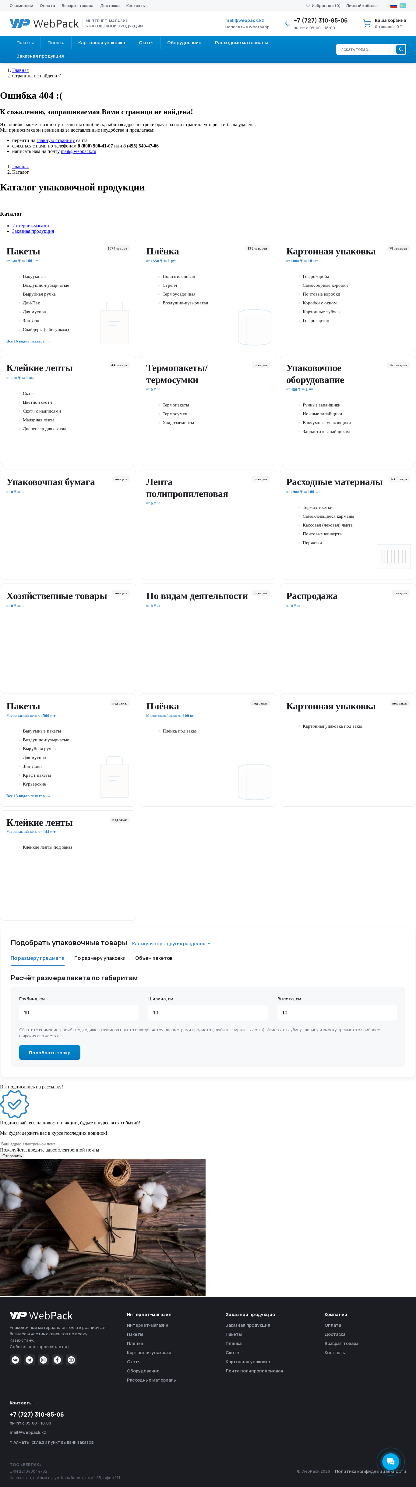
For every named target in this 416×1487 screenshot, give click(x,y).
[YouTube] (71, 1359)
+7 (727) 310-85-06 (37, 1414)
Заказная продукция (248, 1325)
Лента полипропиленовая (187, 487)
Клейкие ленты (39, 367)
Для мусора (34, 311)
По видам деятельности (197, 595)
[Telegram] (29, 1359)
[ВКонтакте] (15, 1359)
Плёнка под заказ (180, 731)
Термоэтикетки (318, 507)
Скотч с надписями (42, 411)
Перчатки (312, 542)
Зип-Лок (31, 320)
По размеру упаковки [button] (99, 958)
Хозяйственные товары (56, 595)
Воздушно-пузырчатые (46, 285)
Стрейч (170, 285)
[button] (214, 226)
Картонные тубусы (321, 311)
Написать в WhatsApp (247, 27)
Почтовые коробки (321, 294)
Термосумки (175, 413)
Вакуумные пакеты (42, 731)
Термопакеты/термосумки (176, 373)
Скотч (29, 393)
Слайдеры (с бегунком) (46, 329)
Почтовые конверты (323, 533)
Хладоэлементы (178, 422)
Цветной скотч (37, 402)
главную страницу (56, 140)
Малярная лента (39, 419)
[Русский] (393, 5)
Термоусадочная (179, 294)
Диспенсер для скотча (44, 428)
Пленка (135, 1343)
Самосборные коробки (325, 285)
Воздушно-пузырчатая (185, 302)
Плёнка (162, 251)
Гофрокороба (316, 276)
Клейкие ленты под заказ (47, 847)
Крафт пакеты (37, 775)
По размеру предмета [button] (38, 958)
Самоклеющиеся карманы (328, 516)
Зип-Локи (32, 766)
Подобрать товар (50, 1052)
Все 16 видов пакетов (25, 341)
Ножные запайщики (322, 413)
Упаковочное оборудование (315, 373)
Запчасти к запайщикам (326, 431)
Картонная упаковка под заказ (333, 726)
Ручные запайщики (321, 405)
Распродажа (312, 595)
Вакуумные (34, 276)
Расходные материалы (334, 481)
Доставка (110, 5)
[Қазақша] (403, 5)
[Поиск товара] (400, 49)
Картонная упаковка (331, 251)
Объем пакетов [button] (154, 958)
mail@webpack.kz (244, 20)
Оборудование (143, 1371)
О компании (21, 5)
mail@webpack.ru (78, 151)
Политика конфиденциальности (370, 1471)
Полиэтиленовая (179, 276)
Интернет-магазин (147, 1325)
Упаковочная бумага (50, 481)
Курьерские (34, 784)
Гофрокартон (316, 320)
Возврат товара (77, 5)
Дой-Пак (31, 302)
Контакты (136, 5)
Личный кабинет (362, 5)
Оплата (47, 5)
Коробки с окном (320, 302)
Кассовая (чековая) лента (328, 525)
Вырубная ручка (39, 294)
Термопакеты (176, 405)
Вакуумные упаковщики (327, 422)
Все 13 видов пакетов (25, 795)
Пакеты (23, 251)
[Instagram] (43, 1359)
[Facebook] (57, 1359)
